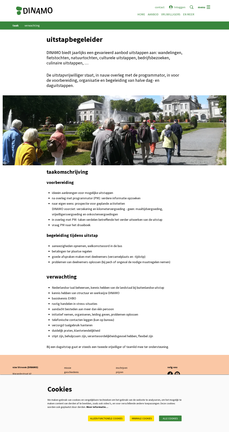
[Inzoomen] (5, 163)
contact (160, 7)
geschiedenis (71, 372)
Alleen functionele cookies (106, 418)
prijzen (119, 372)
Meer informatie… (97, 407)
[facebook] (170, 374)
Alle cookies (170, 418)
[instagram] (177, 374)
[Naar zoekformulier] (191, 7)
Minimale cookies (142, 418)
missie (67, 367)
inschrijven (121, 367)
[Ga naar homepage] (34, 10)
